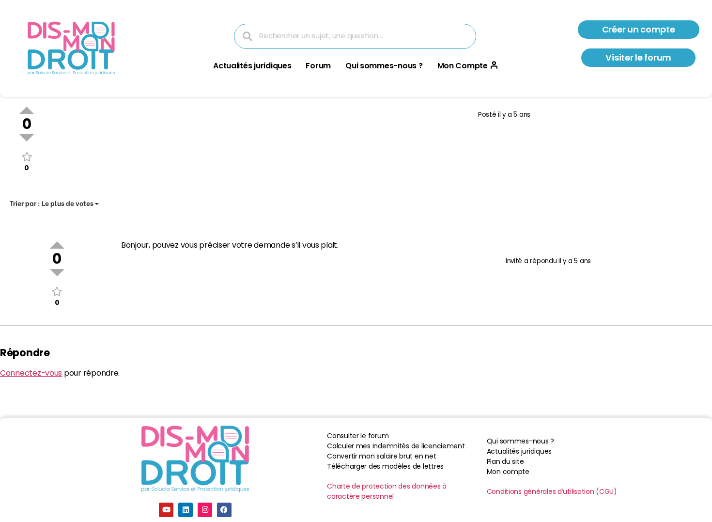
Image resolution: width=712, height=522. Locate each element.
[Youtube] (166, 510)
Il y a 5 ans (514, 114)
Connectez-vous (31, 373)
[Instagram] (205, 510)
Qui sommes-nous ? (383, 65)
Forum (318, 65)
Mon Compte (462, 65)
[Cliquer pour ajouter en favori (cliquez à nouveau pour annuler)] (26, 156)
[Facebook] (224, 510)
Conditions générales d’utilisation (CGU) (552, 491)
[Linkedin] (185, 510)
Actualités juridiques (252, 65)
